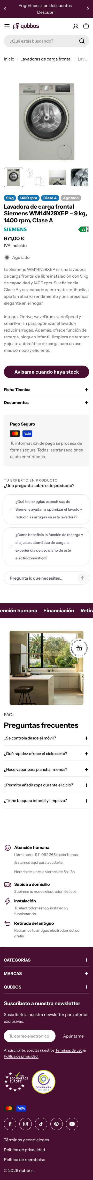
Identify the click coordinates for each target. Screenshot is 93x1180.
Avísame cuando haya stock (46, 372)
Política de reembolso (24, 1159)
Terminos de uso (68, 1050)
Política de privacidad (24, 1149)
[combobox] (46, 41)
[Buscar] (82, 41)
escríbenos (68, 854)
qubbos (26, 1170)
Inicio (9, 58)
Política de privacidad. (21, 1056)
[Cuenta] (76, 26)
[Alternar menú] (7, 26)
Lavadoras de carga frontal (46, 58)
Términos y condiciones (26, 1139)
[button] (5, 8)
